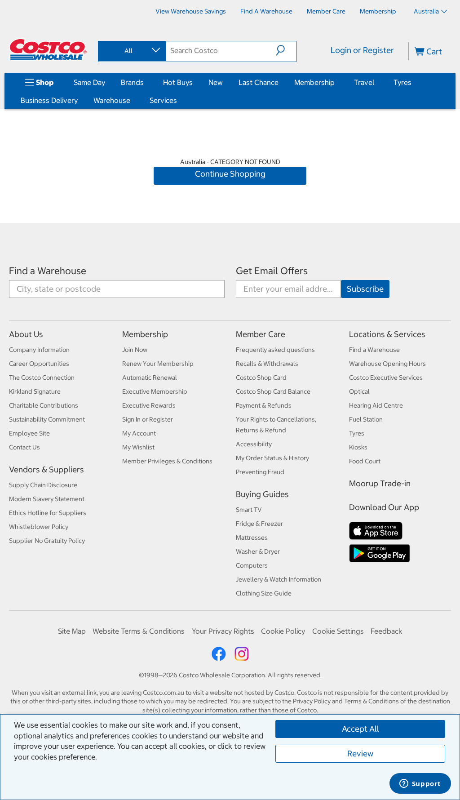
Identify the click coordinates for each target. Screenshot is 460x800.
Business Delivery (49, 100)
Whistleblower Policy (38, 527)
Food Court (364, 461)
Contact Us (24, 447)
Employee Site (29, 433)
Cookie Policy (283, 631)
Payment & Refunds (264, 405)
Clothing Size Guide (264, 593)
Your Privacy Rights (223, 631)
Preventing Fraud (260, 472)
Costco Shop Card (261, 377)
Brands (132, 82)
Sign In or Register (147, 419)
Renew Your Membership (158, 364)
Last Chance (259, 82)
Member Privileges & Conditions (167, 461)
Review (360, 753)
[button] (286, 50)
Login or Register (362, 50)
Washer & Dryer (258, 551)
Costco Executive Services (386, 377)
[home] (48, 49)
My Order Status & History (272, 458)
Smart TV (249, 510)
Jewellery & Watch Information (278, 579)
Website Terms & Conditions (139, 631)
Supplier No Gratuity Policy (47, 541)
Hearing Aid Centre (376, 405)
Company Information (39, 350)
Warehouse (111, 100)
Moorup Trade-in (380, 483)
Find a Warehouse (47, 271)
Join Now (134, 350)
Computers (252, 565)
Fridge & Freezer (259, 524)
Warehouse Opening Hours (387, 364)
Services (163, 100)
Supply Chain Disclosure (43, 485)
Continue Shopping (230, 174)
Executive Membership (154, 391)
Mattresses (252, 537)
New (215, 82)
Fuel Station (366, 419)
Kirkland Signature (35, 391)
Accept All (360, 729)
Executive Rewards (149, 405)
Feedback (386, 631)
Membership (314, 82)
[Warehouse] (132, 100)
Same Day (89, 82)
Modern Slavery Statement (46, 499)
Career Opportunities (39, 364)
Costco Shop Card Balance (273, 391)
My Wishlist (138, 447)
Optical (359, 391)
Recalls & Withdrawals (267, 364)
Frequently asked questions (275, 350)
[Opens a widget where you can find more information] (420, 784)
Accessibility (254, 444)
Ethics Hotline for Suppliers (47, 513)
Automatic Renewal (149, 377)
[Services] (179, 100)
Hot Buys (178, 82)
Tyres (402, 82)
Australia (426, 11)
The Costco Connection (42, 377)
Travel (364, 82)
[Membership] (336, 82)
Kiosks (358, 447)
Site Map (72, 631)
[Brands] (145, 82)
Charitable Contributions (43, 405)
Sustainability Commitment (47, 419)
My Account (139, 433)
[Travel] (376, 82)
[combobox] (131, 51)
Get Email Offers (272, 271)
